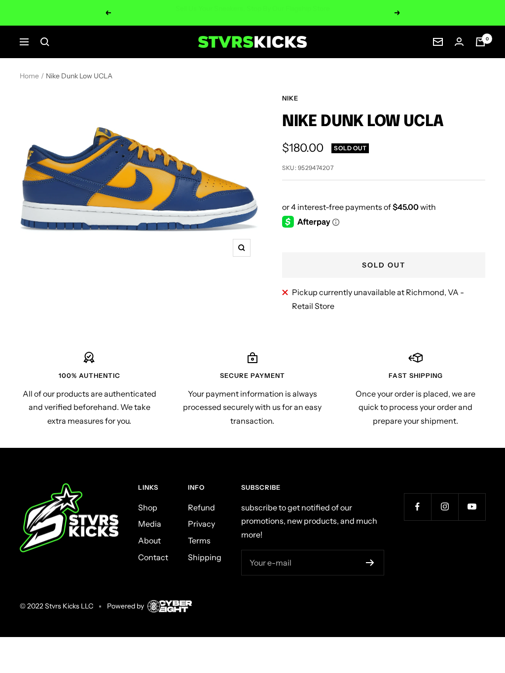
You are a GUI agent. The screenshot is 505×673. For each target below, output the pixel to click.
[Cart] (480, 41)
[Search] (44, 41)
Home (29, 75)
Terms (199, 540)
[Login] (459, 41)
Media (149, 524)
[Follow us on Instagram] (444, 506)
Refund (201, 507)
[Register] (370, 562)
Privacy (201, 524)
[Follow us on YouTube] (471, 506)
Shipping (204, 557)
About (149, 540)
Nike (290, 98)
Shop (147, 507)
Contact (153, 557)
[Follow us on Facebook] (417, 506)
